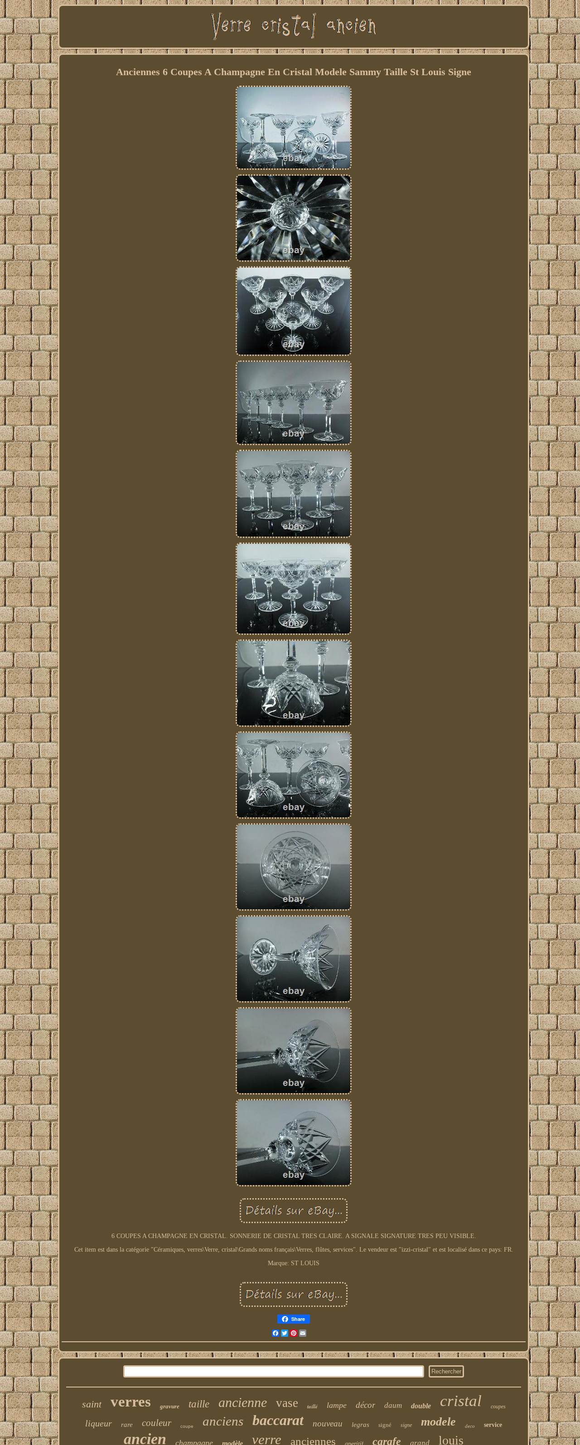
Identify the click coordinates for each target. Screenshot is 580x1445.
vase (287, 1403)
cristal (461, 1401)
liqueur (98, 1423)
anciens (223, 1421)
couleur (156, 1422)
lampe (337, 1405)
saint (92, 1404)
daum (393, 1405)
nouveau (328, 1423)
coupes (498, 1406)
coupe (186, 1426)
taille (198, 1404)
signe (406, 1425)
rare (127, 1424)
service (493, 1424)
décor (365, 1405)
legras (360, 1424)
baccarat (278, 1420)
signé (385, 1424)
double (421, 1406)
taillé (312, 1406)
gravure (169, 1406)
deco (470, 1426)
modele (438, 1421)
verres (131, 1401)
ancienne (242, 1402)
